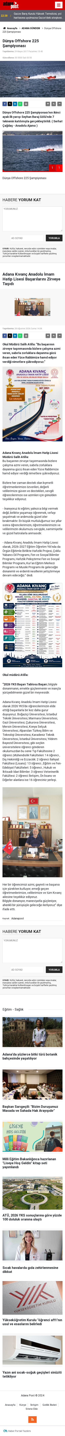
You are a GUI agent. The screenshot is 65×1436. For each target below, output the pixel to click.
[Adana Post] (12, 4)
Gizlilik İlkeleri (49, 1405)
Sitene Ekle (32, 1409)
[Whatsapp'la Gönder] (20, 104)
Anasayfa (11, 28)
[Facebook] (4, 104)
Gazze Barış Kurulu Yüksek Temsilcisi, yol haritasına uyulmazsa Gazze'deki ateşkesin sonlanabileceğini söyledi (38, 16)
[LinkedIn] (15, 104)
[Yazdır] (26, 104)
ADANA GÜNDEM (31, 28)
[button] (48, 104)
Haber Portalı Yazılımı (19, 1431)
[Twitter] (10, 104)
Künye (23, 1405)
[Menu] (59, 5)
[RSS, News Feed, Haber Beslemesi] (32, 1419)
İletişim (34, 1405)
